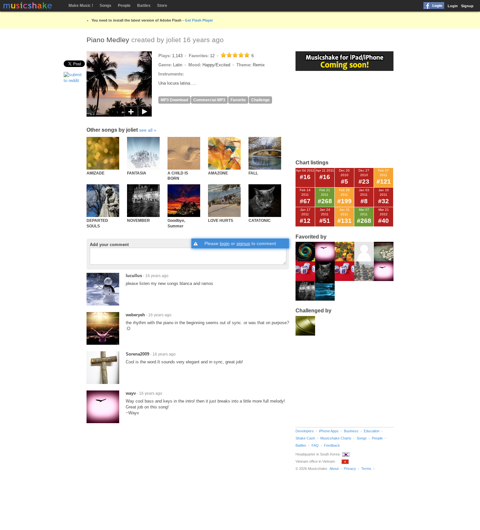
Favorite (238, 100)
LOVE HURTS (220, 220)
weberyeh (135, 314)
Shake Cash (305, 438)
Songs (105, 5)
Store (162, 5)
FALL (253, 173)
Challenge (260, 100)
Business (351, 431)
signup (243, 243)
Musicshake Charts (335, 438)
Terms (366, 469)
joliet (173, 39)
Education (371, 431)
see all (145, 130)
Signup (467, 6)
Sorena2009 (137, 354)
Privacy (350, 469)
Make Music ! (81, 5)
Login (453, 6)
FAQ (315, 445)
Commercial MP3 (209, 100)
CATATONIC (259, 220)
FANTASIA (136, 173)
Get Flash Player (199, 20)
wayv (131, 393)
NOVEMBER (138, 220)
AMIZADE (95, 173)
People (124, 5)
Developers (305, 431)
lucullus (134, 275)
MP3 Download (174, 100)
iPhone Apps (329, 431)
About (334, 469)
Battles (144, 5)
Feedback (332, 445)
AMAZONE (218, 173)
